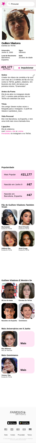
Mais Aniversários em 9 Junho (16, 329)
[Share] (4, 11)
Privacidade (21, 435)
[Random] (31, 10)
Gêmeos (22, 52)
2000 (11, 52)
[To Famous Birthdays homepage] (3, 4)
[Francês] (18, 429)
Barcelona (6, 57)
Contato (12, 435)
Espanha (5, 60)
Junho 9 (5, 52)
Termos (30, 435)
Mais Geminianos (10, 355)
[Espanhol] (11, 429)
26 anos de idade (26, 57)
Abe (14, 131)
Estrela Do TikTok (9, 46)
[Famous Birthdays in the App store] (11, 422)
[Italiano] (24, 429)
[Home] (18, 413)
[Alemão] (30, 429)
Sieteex (8, 131)
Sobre (6, 435)
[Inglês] (5, 429)
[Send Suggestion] (33, 75)
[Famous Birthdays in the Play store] (24, 422)
